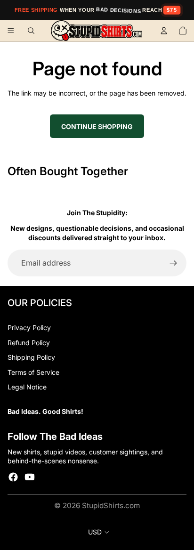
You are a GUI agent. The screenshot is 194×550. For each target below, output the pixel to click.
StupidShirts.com (111, 505)
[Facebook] (13, 477)
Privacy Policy (29, 328)
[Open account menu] (163, 30)
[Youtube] (29, 477)
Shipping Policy (31, 357)
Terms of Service (33, 372)
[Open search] (31, 30)
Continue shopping (97, 126)
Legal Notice (27, 387)
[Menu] (11, 30)
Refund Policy (29, 343)
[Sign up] (173, 263)
